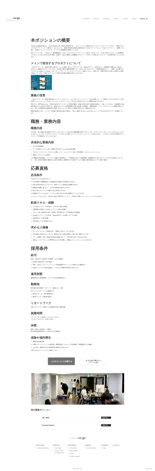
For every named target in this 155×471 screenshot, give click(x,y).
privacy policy (149, 468)
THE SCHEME (40, 445)
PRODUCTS (96, 19)
